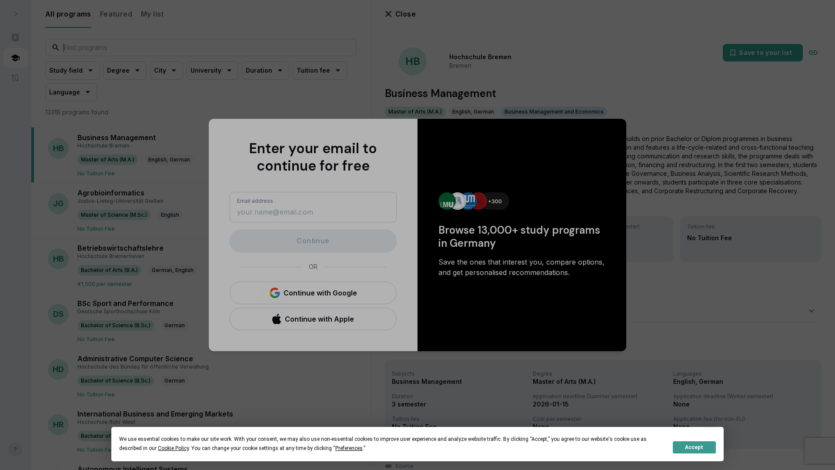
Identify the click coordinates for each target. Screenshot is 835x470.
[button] (313, 293)
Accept (694, 447)
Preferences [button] (349, 448)
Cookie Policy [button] (173, 448)
